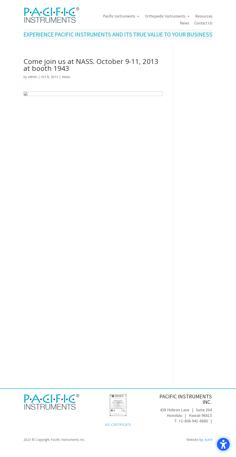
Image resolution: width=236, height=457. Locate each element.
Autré (208, 439)
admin (32, 77)
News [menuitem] (184, 23)
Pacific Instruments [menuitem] (119, 17)
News (66, 77)
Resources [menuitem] (203, 17)
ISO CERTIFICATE (118, 424)
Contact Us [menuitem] (203, 23)
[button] (223, 444)
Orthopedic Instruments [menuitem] (165, 17)
